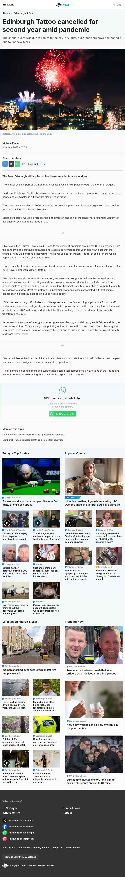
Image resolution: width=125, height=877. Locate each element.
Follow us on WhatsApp (21, 832)
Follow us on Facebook (21, 826)
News (6, 13)
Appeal (67, 812)
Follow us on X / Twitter (21, 820)
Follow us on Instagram (21, 838)
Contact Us (56, 847)
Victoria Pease (10, 143)
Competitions (71, 808)
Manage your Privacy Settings (20, 857)
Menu (10, 4)
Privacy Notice (41, 847)
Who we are (8, 847)
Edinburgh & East (24, 13)
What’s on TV (11, 812)
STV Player (9, 808)
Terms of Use (24, 847)
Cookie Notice (72, 847)
